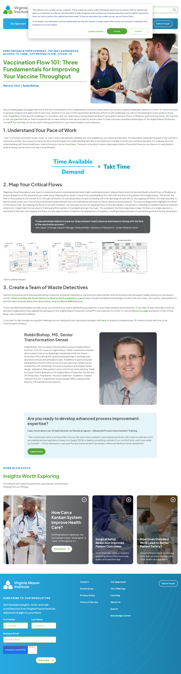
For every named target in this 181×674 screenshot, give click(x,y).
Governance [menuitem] (86, 588)
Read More (60, 548)
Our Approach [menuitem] (18, 23)
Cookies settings (95, 31)
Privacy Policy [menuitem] (87, 595)
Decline (138, 31)
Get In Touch (168, 583)
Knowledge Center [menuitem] (121, 615)
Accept (117, 31)
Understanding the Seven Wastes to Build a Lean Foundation (43, 298)
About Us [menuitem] (115, 602)
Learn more (36, 451)
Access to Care (15, 53)
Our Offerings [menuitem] (118, 588)
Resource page (140, 310)
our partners (17, 119)
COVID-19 (65, 53)
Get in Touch (163, 23)
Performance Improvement (25, 50)
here (73, 144)
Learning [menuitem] (115, 595)
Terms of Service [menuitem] (89, 602)
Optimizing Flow (43, 53)
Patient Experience (63, 50)
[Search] (174, 10)
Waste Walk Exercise (71, 301)
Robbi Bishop (31, 85)
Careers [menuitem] (84, 581)
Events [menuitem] (114, 608)
